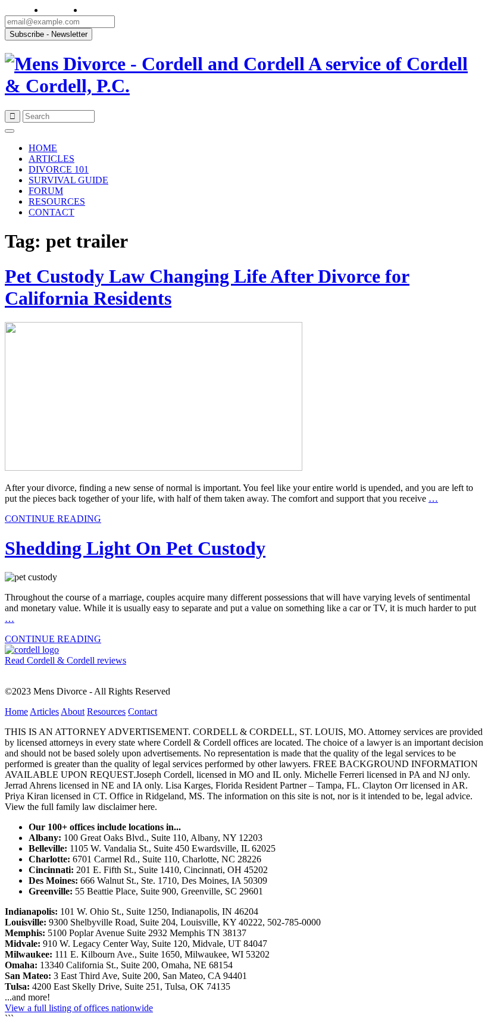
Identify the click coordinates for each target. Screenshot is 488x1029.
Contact (142, 711)
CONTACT (51, 212)
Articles (44, 711)
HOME (43, 148)
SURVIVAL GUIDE (68, 180)
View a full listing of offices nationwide (79, 1008)
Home (16, 711)
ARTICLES (51, 159)
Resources (106, 711)
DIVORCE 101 (59, 169)
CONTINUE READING (53, 519)
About (73, 711)
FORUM (46, 191)
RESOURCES (57, 201)
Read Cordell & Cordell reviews (65, 660)
